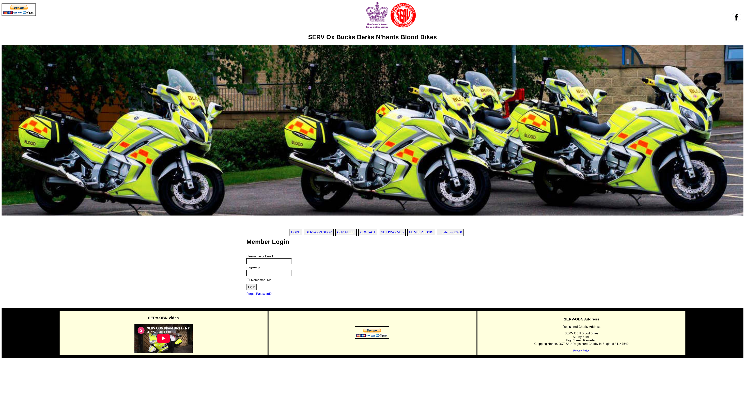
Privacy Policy (581, 350)
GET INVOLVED (392, 232)
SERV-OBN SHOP (319, 232)
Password (253, 268)
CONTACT (367, 232)
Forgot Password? (259, 293)
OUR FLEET (346, 232)
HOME (295, 232)
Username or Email (259, 256)
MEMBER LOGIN (421, 232)
